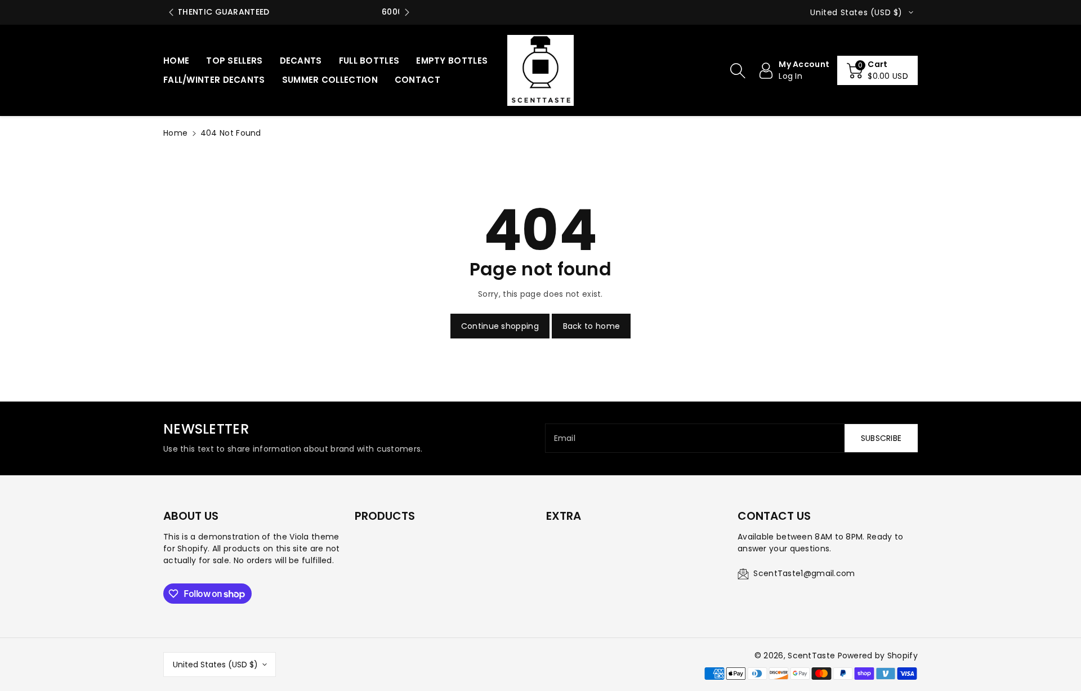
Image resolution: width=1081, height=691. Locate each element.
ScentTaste (811, 655)
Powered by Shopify (878, 655)
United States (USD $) (215, 664)
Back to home (591, 326)
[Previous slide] (170, 12)
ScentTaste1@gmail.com (804, 573)
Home (175, 133)
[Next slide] (406, 12)
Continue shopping (500, 326)
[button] (737, 70)
